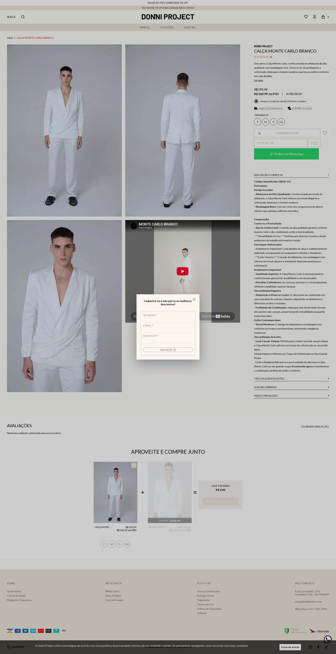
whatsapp (151, 335)
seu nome (150, 315)
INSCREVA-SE (168, 349)
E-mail (148, 325)
